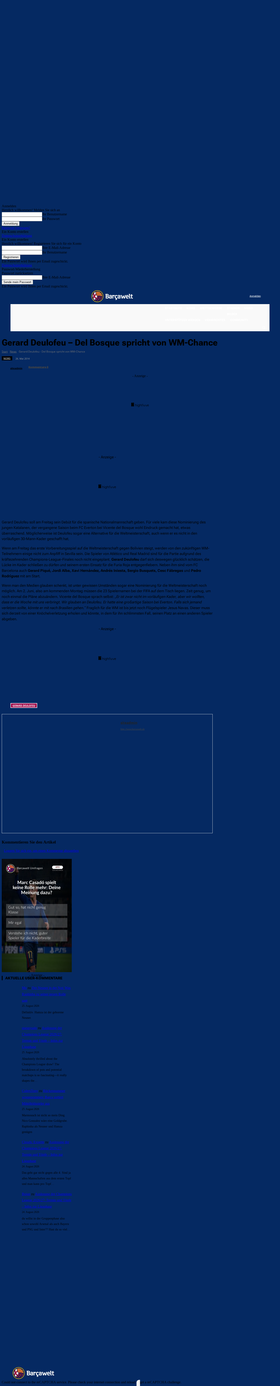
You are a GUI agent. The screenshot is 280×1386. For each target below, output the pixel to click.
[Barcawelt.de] (112, 296)
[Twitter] (237, 296)
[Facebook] (219, 296)
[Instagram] (228, 296)
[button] (264, 327)
